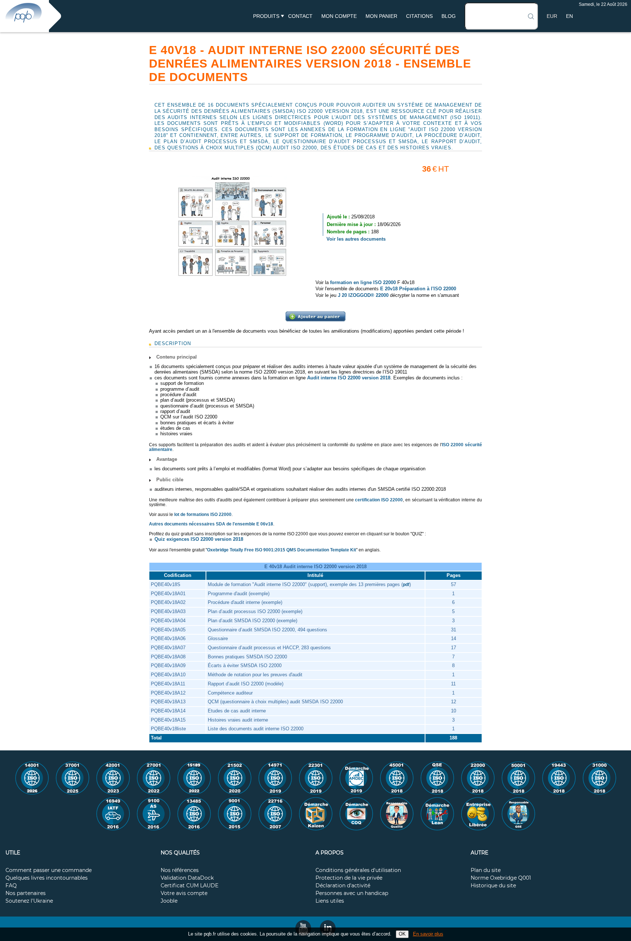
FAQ (11, 886)
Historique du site (493, 886)
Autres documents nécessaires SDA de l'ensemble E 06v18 (211, 524)
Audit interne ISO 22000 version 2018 (348, 377)
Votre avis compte (184, 893)
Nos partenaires (25, 893)
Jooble (169, 901)
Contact (300, 16)
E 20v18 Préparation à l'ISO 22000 (418, 288)
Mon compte (339, 16)
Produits (266, 16)
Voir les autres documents (356, 239)
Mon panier (381, 16)
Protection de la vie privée (349, 878)
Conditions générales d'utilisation (358, 870)
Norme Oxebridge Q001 (501, 878)
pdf (406, 584)
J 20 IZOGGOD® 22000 (363, 295)
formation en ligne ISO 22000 (363, 282)
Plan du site (486, 870)
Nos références (180, 870)
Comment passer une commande (48, 870)
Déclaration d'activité (343, 886)
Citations (419, 16)
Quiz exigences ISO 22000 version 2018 (198, 539)
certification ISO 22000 (379, 500)
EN (569, 16)
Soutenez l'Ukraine (29, 901)
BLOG (448, 16)
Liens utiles (330, 901)
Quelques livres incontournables (46, 878)
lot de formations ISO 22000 (203, 514)
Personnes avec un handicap (352, 893)
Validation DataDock (187, 878)
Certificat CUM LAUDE (189, 886)
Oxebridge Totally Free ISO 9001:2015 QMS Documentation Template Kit (281, 550)
